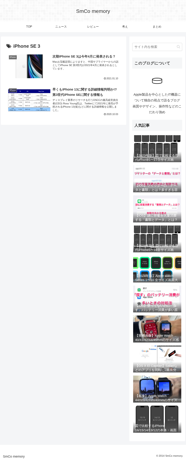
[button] (178, 47)
